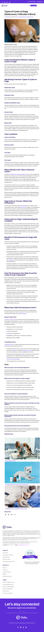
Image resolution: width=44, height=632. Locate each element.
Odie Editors (7, 16)
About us (5, 567)
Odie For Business (7, 571)
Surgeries (9, 333)
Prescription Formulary (8, 555)
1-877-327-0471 (32, 1)
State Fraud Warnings (7, 588)
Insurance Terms (6, 559)
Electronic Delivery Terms (8, 582)
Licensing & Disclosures (8, 584)
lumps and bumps (23, 205)
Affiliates (4, 574)
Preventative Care (29, 16)
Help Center (5, 552)
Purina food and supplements (13, 359)
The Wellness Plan (8, 344)
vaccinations (11, 260)
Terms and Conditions (8, 593)
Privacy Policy (6, 591)
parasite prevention (26, 350)
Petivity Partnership (7, 576)
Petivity (23, 354)
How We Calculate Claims (8, 561)
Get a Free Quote (33, 5)
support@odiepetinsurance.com (23, 544)
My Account (40, 1)
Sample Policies (6, 557)
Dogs (17, 16)
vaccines (14, 350)
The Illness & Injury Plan (9, 319)
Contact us (5, 569)
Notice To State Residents (8, 586)
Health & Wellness (22, 16)
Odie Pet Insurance (22, 313)
